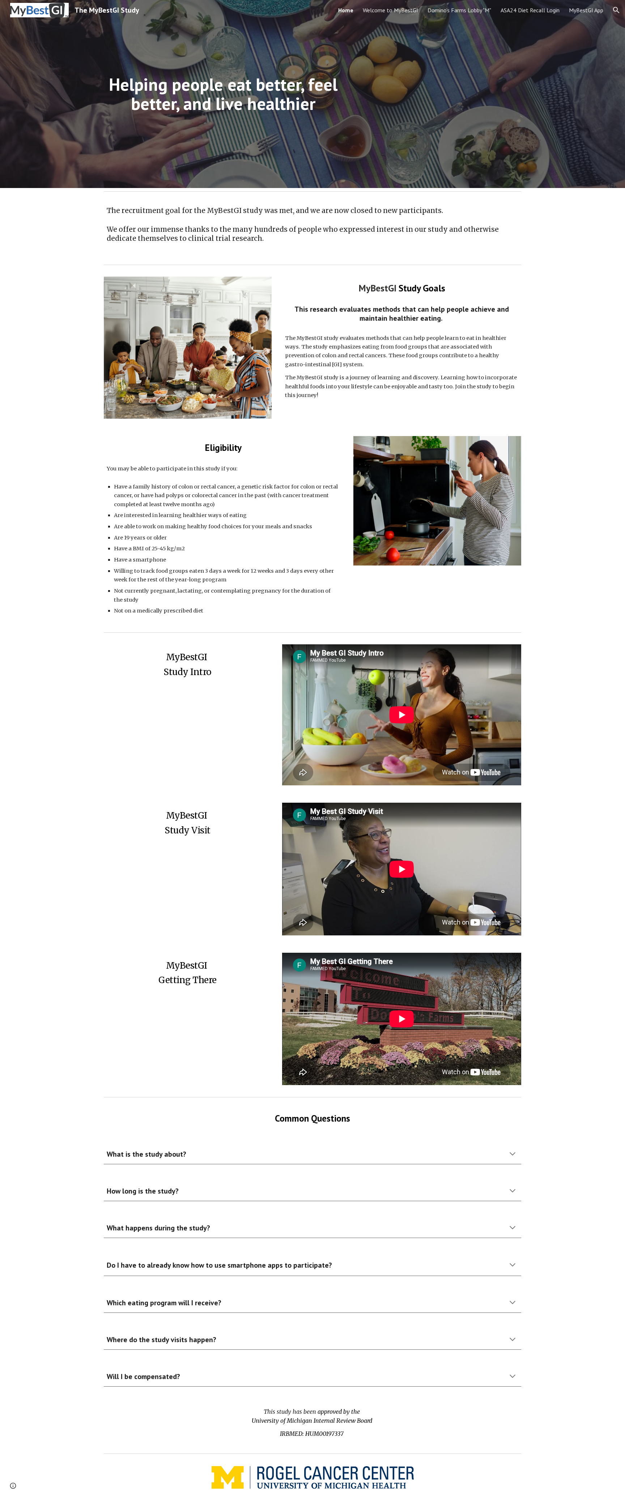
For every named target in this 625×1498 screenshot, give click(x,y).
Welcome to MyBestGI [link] (390, 10)
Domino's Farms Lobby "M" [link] (459, 10)
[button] (616, 10)
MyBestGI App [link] (586, 10)
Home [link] (345, 10)
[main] (223, 94)
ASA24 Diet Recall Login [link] (530, 10)
